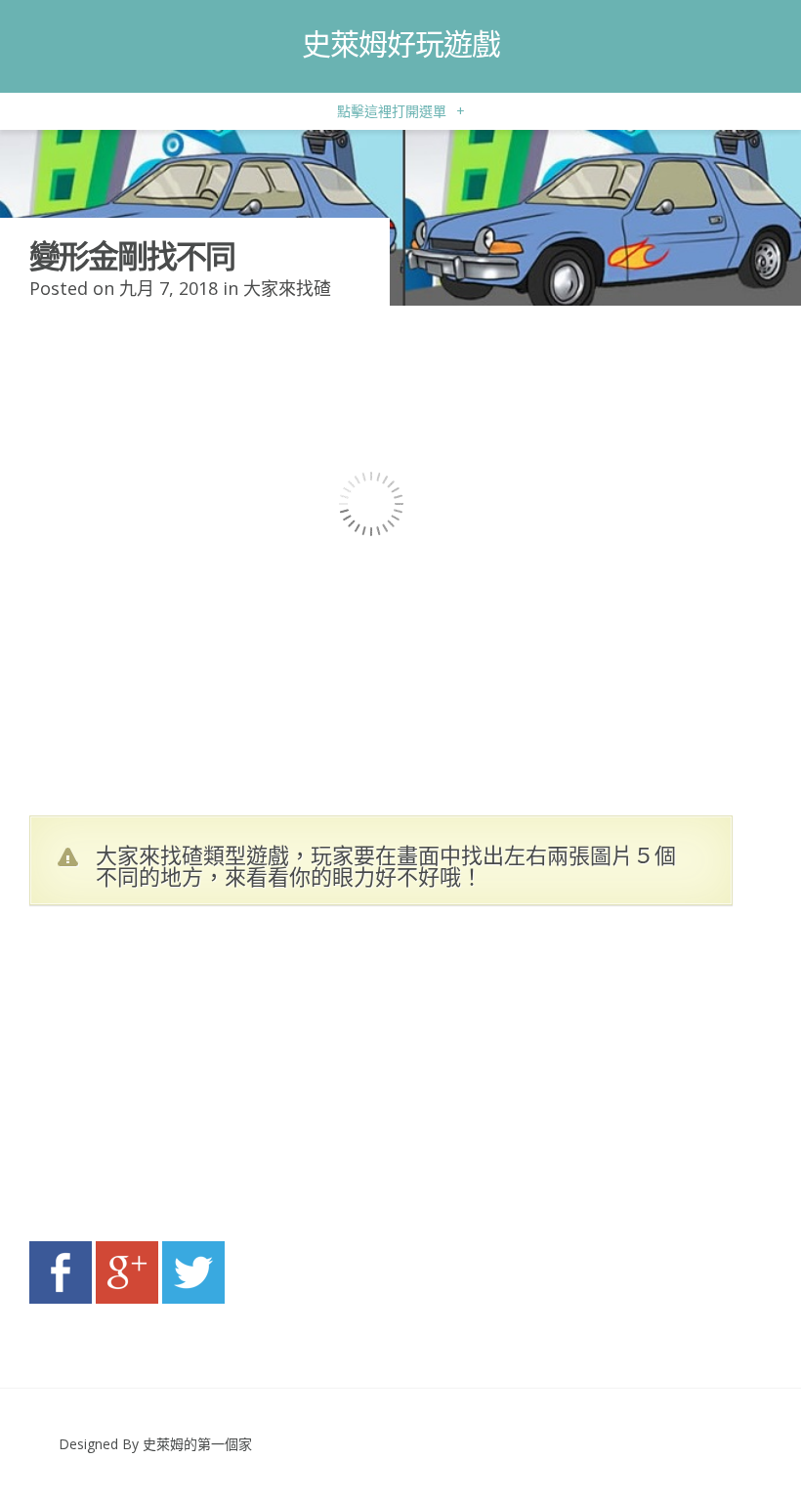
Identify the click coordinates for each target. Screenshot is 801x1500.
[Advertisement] (215, 1079)
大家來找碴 (287, 288)
